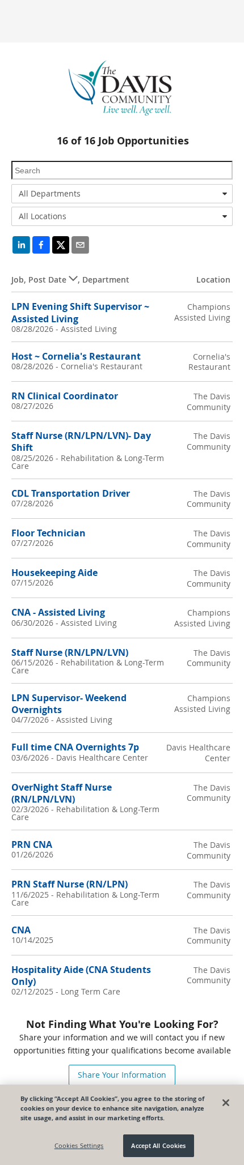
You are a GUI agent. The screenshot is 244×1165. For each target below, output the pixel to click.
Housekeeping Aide (54, 572)
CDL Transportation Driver (70, 493)
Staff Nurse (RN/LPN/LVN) (69, 652)
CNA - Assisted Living (58, 612)
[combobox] (122, 193)
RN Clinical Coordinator (64, 396)
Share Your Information (122, 1074)
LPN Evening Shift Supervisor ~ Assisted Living (80, 312)
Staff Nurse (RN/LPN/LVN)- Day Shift (81, 441)
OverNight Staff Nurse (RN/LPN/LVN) (61, 793)
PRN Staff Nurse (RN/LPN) (69, 884)
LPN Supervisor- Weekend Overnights (69, 704)
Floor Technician (48, 533)
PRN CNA (31, 844)
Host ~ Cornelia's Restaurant (76, 356)
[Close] (225, 1102)
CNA (21, 930)
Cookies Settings (79, 1145)
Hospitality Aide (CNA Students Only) (81, 975)
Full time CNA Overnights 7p (75, 747)
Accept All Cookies (158, 1145)
